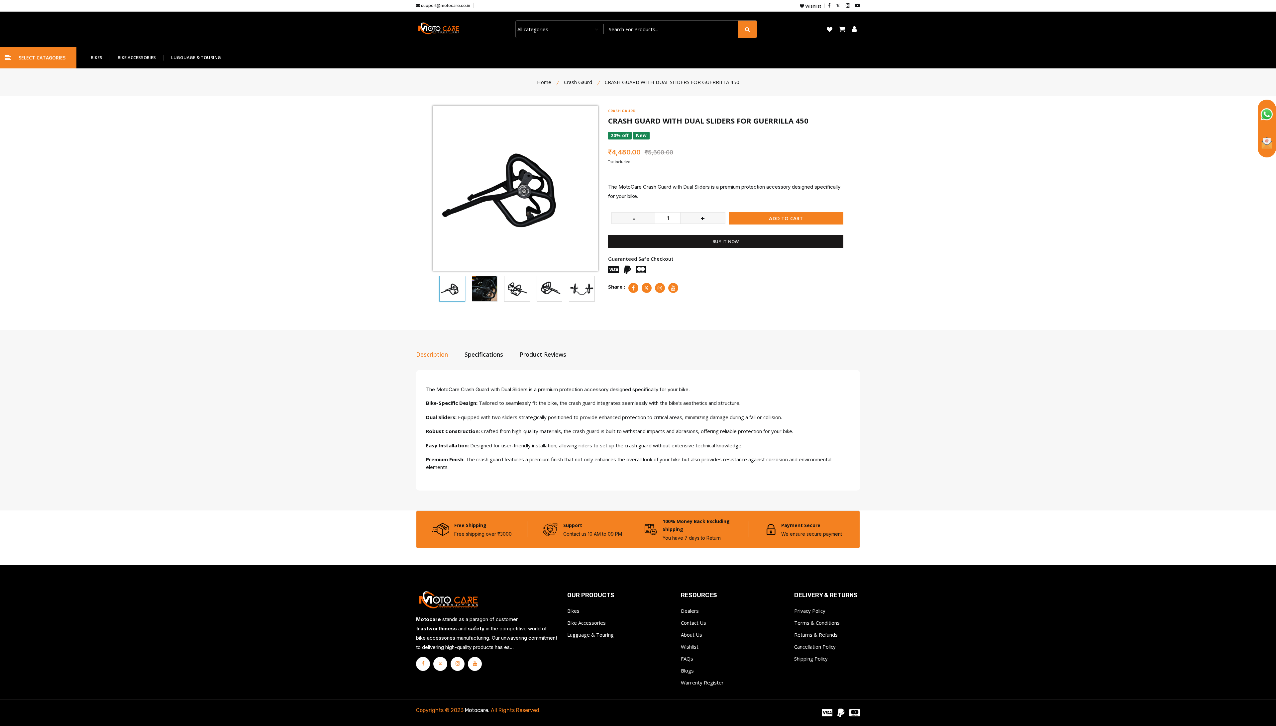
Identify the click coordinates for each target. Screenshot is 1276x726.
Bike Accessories (586, 622)
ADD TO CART (786, 218)
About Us (691, 634)
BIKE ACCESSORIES (137, 57)
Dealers (690, 610)
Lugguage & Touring (590, 634)
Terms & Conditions (817, 622)
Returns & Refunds (816, 634)
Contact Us (693, 622)
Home (544, 82)
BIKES (96, 57)
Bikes (573, 610)
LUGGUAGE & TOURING (196, 57)
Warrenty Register (702, 682)
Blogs (687, 670)
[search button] (747, 29)
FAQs (687, 658)
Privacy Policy (809, 610)
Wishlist (812, 6)
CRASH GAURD (621, 110)
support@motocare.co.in (445, 5)
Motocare (476, 710)
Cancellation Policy (815, 646)
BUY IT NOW (725, 241)
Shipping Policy (811, 658)
